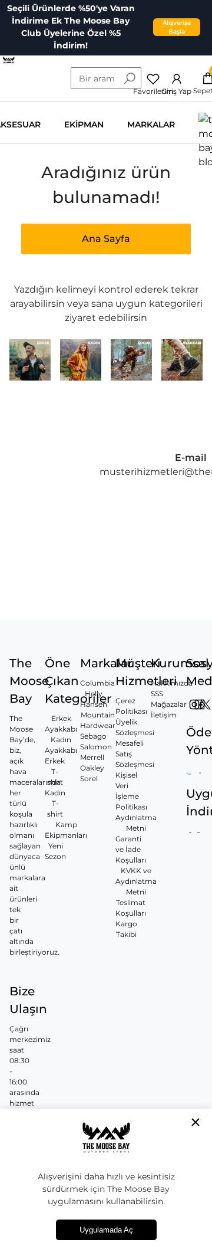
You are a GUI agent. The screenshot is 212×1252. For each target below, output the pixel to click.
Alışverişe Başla (177, 27)
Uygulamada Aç (106, 1229)
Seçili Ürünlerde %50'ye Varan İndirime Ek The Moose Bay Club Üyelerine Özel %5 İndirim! (71, 27)
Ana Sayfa (106, 238)
